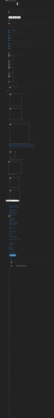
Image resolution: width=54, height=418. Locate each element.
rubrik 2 (11, 37)
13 (9, 287)
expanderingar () (13, 43)
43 (9, 327)
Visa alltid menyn (14, 23)
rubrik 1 (11, 35)
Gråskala (11, 66)
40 (9, 323)
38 (9, 320)
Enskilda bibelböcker (13, 236)
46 (9, 331)
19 (9, 295)
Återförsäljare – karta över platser (16, 159)
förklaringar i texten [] (14, 45)
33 (9, 314)
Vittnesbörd (11, 220)
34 (9, 315)
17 (9, 293)
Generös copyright (13, 224)
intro (9, 270)
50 (9, 336)
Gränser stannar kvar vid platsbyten (17, 54)
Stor (19, 17)
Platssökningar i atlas (14, 52)
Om (7, 203)
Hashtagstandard (12, 215)
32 (9, 312)
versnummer (18, 30)
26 (9, 304)
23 (9, 300)
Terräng (11, 64)
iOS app (10, 243)
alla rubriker (12, 32)
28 (9, 307)
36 (9, 317)
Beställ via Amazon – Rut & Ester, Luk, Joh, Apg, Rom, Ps (21, 145)
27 (9, 306)
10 (9, 283)
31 (9, 311)
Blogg (10, 227)
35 (9, 316)
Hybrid (11, 75)
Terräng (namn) (13, 63)
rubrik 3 (11, 38)
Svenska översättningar (14, 207)
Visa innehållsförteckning (15, 20)
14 (9, 289)
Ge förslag (11, 248)
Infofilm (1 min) (12, 218)
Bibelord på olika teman (21, 265)
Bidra (7, 90)
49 (9, 334)
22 (9, 299)
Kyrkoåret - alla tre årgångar (15, 239)
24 (9, 302)
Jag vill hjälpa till (14, 87)
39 (9, 321)
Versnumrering (12, 213)
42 (9, 325)
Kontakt (10, 247)
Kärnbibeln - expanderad (15, 11)
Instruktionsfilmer (12, 231)
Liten (10, 17)
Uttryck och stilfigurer (13, 211)
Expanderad (14, 261)
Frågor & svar (12, 228)
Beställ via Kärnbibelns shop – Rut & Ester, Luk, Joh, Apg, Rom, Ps (22, 144)
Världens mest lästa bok (14, 205)
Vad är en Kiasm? (12, 212)
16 (9, 291)
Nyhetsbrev (11, 249)
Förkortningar (12, 209)
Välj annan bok (15, 267)
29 (9, 308)
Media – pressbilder (13, 223)
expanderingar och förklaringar (17, 40)
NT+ (10, 235)
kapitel (11, 30)
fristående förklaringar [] (15, 46)
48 (9, 333)
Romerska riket (13, 82)
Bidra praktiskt (12, 252)
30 (9, 310)
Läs (17, 2)
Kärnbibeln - (15, 12)
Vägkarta (11, 61)
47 (9, 332)
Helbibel (10, 233)
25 (9, 303)
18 (9, 294)
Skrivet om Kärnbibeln (13, 222)
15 (9, 290)
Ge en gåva (12, 255)
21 (9, 298)
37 (9, 319)
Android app (11, 244)
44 (9, 328)
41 (9, 324)
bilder (11, 48)
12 (9, 286)
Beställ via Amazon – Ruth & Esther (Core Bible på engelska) (21, 146)
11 (9, 285)
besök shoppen (12, 174)
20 (9, 297)
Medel (14, 17)
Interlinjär (14, 265)
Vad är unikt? (12, 219)
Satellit (11, 73)
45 (9, 329)
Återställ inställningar (13, 86)
